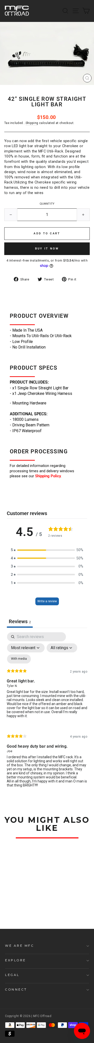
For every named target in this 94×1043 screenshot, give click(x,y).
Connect (16, 989)
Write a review (47, 601)
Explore (15, 960)
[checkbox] (19, 658)
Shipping (32, 123)
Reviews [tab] (20, 621)
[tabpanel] (47, 714)
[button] (47, 550)
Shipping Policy (48, 476)
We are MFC (19, 945)
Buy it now (47, 248)
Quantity (47, 203)
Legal (12, 975)
